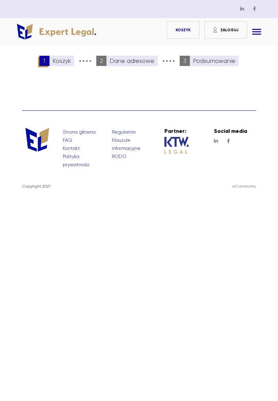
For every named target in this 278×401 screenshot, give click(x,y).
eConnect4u (244, 186)
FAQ (67, 140)
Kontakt (71, 148)
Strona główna (79, 132)
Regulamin (124, 132)
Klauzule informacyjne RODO (126, 148)
